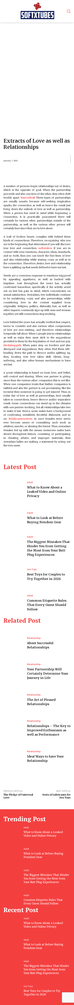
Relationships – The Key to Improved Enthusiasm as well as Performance (49, 730)
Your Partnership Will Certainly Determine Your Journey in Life (47, 673)
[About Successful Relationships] (13, 643)
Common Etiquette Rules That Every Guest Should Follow (46, 605)
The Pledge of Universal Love (18, 796)
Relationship (34, 638)
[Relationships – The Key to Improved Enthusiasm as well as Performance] (13, 728)
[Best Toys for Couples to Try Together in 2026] (13, 575)
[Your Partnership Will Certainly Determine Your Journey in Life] (13, 672)
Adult (30, 482)
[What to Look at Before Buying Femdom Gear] (13, 518)
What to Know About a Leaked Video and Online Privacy (46, 491)
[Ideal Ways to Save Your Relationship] (13, 756)
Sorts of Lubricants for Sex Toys (56, 796)
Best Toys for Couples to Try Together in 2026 (42, 992)
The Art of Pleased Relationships (41, 702)
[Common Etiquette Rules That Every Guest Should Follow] (13, 603)
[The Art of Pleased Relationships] (13, 700)
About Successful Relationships (40, 645)
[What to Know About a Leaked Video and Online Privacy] (13, 490)
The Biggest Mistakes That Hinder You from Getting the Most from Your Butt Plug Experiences (48, 548)
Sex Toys (32, 569)
